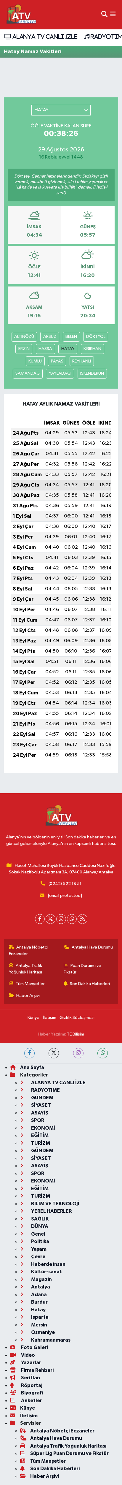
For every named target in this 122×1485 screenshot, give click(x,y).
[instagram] (78, 1053)
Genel (37, 1234)
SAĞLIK (39, 1218)
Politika (39, 1241)
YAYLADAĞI (60, 373)
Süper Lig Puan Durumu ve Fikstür (69, 1453)
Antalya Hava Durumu (92, 947)
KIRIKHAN (92, 348)
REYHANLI (81, 361)
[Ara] (104, 14)
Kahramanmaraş (50, 1339)
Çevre (37, 1256)
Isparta (39, 1317)
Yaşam (38, 1249)
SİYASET (40, 1105)
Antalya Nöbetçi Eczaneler (28, 950)
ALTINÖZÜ (24, 336)
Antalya (40, 1286)
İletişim (49, 1017)
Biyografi (31, 1392)
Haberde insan (47, 1264)
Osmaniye (42, 1332)
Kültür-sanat (46, 1271)
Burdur (39, 1301)
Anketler (31, 1400)
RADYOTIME (45, 1090)
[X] (50, 919)
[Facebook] (40, 919)
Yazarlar (30, 1362)
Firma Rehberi (37, 1370)
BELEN (71, 336)
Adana (38, 1294)
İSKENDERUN (92, 373)
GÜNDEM (41, 1097)
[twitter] (54, 1053)
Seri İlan (30, 1377)
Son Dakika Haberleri (90, 983)
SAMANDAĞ (27, 373)
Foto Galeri (34, 1347)
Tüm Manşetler (30, 983)
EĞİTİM (39, 1135)
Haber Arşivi (28, 995)
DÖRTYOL (95, 336)
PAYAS (57, 361)
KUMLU (35, 361)
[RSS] (82, 919)
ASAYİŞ (39, 1112)
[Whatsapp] (72, 919)
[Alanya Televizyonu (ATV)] (21, 14)
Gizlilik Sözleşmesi (77, 1017)
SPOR (37, 1120)
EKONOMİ (42, 1128)
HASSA (45, 348)
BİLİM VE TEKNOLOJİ (54, 1203)
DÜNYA (39, 1226)
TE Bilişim (75, 1034)
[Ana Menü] (113, 14)
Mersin (38, 1324)
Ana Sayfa (32, 1067)
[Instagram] (61, 919)
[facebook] (29, 1053)
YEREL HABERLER (51, 1211)
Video (27, 1355)
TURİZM (40, 1143)
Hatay (38, 1309)
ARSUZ (50, 336)
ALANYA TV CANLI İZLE (44, 36)
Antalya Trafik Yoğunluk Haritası (25, 968)
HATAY (68, 348)
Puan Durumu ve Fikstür (83, 968)
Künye (33, 1017)
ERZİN (24, 348)
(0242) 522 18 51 (65, 883)
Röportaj (31, 1385)
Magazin (41, 1279)
